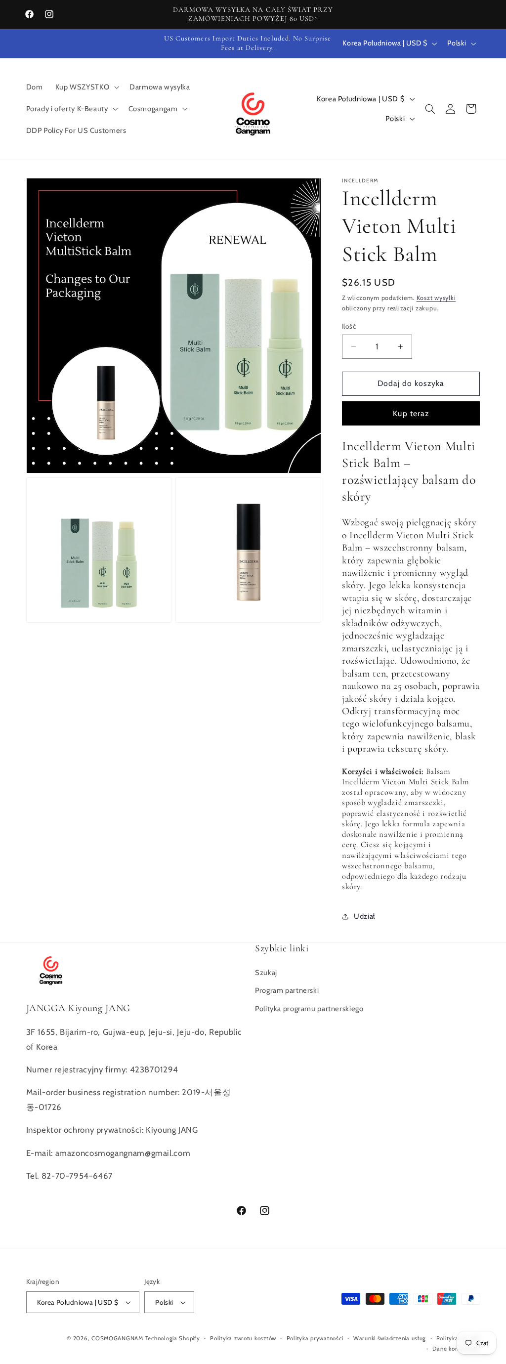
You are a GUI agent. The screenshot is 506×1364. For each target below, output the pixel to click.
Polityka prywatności (315, 1338)
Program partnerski (287, 990)
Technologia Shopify (172, 1338)
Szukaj (266, 972)
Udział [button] (364, 916)
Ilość (349, 326)
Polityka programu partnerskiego (309, 1008)
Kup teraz (410, 413)
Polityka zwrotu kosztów (243, 1338)
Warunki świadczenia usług (389, 1338)
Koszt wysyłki (436, 297)
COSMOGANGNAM (117, 1338)
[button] (86, 87)
